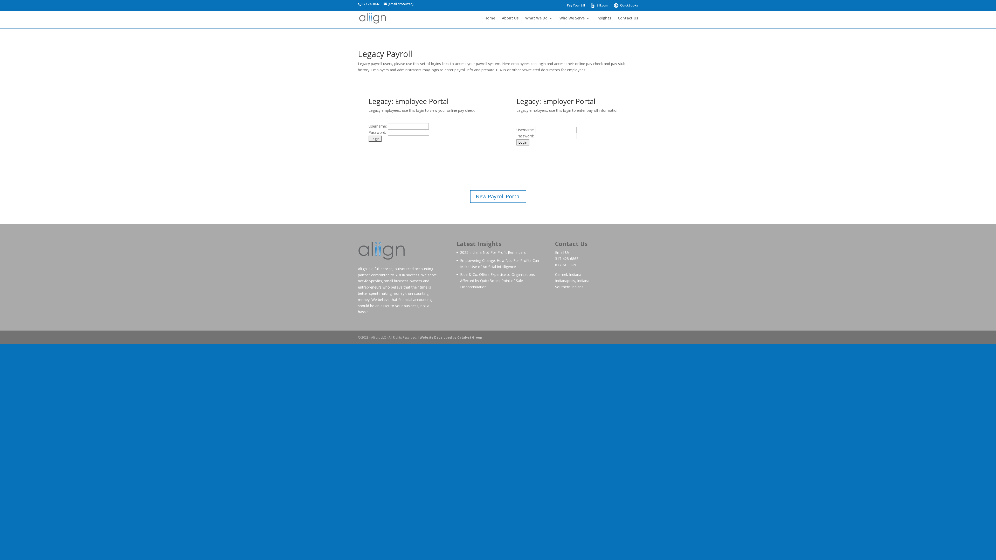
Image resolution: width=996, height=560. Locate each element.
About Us (510, 18)
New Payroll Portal (498, 196)
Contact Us (628, 18)
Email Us (562, 252)
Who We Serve (572, 18)
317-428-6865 (566, 258)
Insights (604, 18)
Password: (378, 132)
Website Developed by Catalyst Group (451, 337)
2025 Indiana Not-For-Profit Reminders (493, 252)
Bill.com (602, 5)
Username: (378, 126)
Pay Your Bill (576, 6)
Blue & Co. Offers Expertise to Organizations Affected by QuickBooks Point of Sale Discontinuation (497, 280)
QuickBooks (628, 5)
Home (490, 18)
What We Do (536, 18)
